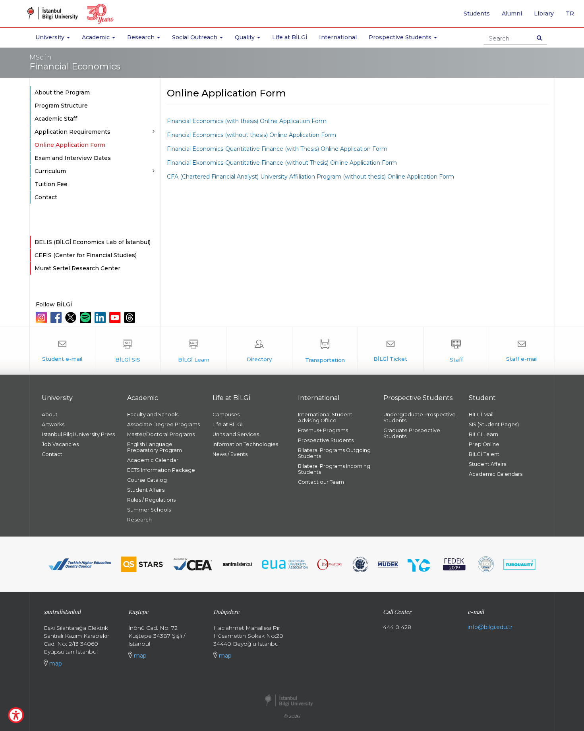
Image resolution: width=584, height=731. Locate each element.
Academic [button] (96, 37)
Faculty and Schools (152, 414)
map (55, 663)
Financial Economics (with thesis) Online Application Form (247, 121)
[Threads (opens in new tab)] (130, 317)
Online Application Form (70, 144)
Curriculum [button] (50, 171)
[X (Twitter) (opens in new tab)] (71, 317)
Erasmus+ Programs (323, 430)
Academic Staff (56, 118)
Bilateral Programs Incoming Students (334, 469)
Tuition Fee (51, 184)
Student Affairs (145, 490)
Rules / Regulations (151, 500)
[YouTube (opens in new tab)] (115, 317)
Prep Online (484, 444)
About (50, 414)
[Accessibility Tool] (16, 715)
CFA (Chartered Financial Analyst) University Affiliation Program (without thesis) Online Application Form (310, 176)
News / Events (230, 454)
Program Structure (61, 105)
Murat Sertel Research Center (77, 268)
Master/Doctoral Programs (161, 434)
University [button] (50, 37)
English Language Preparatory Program (154, 447)
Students (477, 13)
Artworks (53, 424)
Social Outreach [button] (195, 37)
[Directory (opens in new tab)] (259, 351)
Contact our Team (321, 482)
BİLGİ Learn (483, 434)
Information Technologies (245, 444)
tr (573, 16)
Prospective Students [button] (401, 37)
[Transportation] (325, 351)
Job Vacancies (60, 444)
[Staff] (456, 351)
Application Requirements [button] (72, 131)
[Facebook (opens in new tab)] (57, 317)
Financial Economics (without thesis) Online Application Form (251, 135)
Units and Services (236, 434)
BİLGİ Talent (484, 454)
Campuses (226, 414)
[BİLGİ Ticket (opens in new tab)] (390, 351)
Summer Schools (149, 510)
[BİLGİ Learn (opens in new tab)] (193, 351)
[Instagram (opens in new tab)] (42, 317)
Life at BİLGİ (289, 37)
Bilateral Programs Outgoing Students (334, 453)
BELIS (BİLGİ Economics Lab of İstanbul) (93, 242)
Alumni (512, 13)
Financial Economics (74, 63)
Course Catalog (147, 480)
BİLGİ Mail (481, 414)
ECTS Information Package (161, 470)
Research (139, 520)
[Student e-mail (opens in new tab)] (62, 351)
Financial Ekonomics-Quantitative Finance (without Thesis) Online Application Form (282, 162)
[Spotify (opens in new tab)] (86, 317)
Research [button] (141, 37)
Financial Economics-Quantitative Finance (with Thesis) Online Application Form (277, 148)
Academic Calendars (495, 474)
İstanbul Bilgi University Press (78, 434)
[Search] (539, 37)
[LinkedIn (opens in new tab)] (101, 317)
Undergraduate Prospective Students (419, 417)
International (338, 37)
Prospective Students (326, 440)
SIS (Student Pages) (494, 424)
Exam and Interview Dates (73, 158)
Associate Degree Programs (163, 424)
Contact (46, 197)
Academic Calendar (152, 460)
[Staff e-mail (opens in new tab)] (521, 351)
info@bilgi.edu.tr (490, 627)
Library (544, 13)
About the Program (62, 92)
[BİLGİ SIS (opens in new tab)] (128, 351)
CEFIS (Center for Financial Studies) (86, 255)
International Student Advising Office (325, 417)
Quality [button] (245, 37)
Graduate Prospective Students (411, 433)
